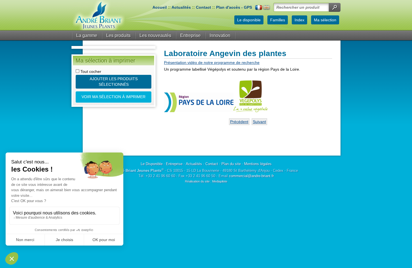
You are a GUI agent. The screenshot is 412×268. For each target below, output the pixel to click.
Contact (203, 7)
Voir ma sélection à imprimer (113, 96)
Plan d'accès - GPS (234, 7)
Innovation (220, 35)
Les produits (118, 35)
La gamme (86, 35)
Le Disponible (152, 164)
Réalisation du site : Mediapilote (206, 181)
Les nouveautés (155, 35)
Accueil (159, 7)
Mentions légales (258, 164)
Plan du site (231, 164)
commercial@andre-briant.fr (251, 176)
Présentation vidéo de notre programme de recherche (212, 62)
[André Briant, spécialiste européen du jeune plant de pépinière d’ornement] (99, 15)
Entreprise (190, 35)
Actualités (181, 7)
